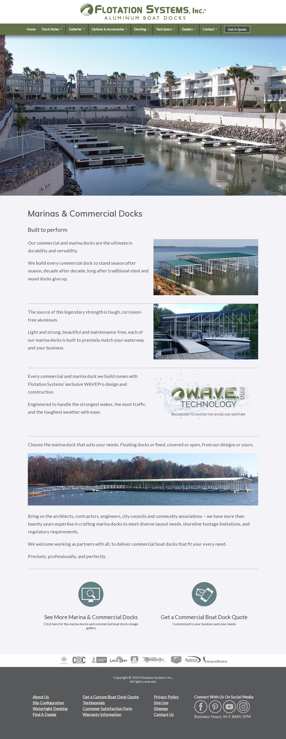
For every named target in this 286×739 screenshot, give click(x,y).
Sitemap (161, 708)
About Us (41, 697)
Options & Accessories (108, 29)
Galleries (75, 29)
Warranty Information (102, 714)
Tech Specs (164, 29)
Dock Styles (51, 29)
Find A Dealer (45, 714)
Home (31, 29)
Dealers (187, 29)
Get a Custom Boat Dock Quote (111, 697)
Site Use (161, 703)
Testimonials (94, 703)
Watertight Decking (50, 708)
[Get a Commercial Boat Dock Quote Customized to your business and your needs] (204, 571)
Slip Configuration (48, 703)
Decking (140, 29)
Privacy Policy (166, 697)
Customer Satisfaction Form (107, 708)
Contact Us (164, 714)
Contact (209, 29)
